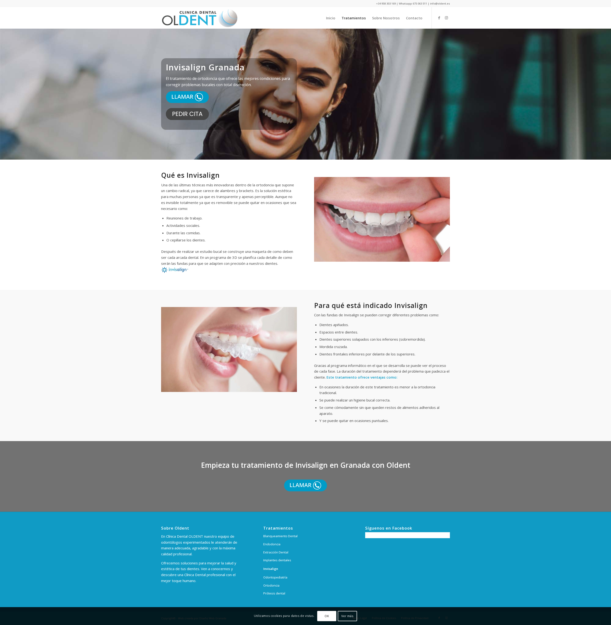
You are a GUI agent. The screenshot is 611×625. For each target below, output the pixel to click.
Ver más (347, 616)
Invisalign (270, 569)
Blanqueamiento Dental (280, 536)
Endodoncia (271, 544)
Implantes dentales (277, 560)
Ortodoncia (271, 585)
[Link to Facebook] (439, 17)
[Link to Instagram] (446, 17)
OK (327, 616)
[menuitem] (330, 18)
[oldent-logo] (199, 18)
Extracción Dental (275, 552)
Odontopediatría (275, 577)
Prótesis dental (274, 593)
